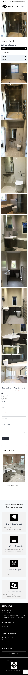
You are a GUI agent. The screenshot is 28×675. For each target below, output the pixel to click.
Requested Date (6, 424)
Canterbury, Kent (12, 485)
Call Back (5, 398)
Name (4, 401)
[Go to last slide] (6, 471)
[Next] (22, 471)
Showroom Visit (7, 393)
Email (4, 407)
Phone (4, 412)
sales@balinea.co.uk (9, 612)
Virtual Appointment (8, 394)
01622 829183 (7, 610)
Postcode (4, 418)
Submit (5, 438)
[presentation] (14, 468)
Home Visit (6, 396)
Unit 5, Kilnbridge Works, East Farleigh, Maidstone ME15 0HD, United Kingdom (15, 616)
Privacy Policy (11, 661)
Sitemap (18, 661)
